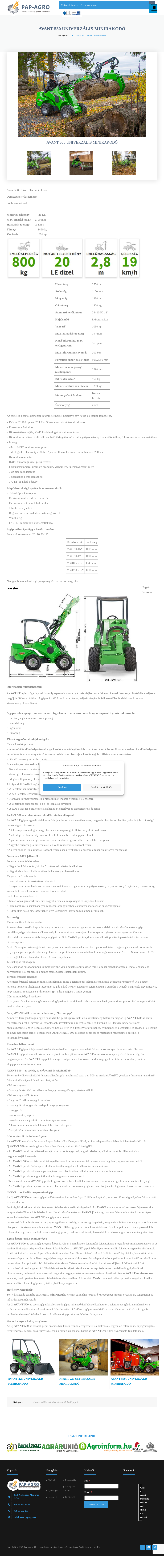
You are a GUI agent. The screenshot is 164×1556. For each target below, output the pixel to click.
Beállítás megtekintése (102, 787)
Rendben (62, 787)
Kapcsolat (52, 1497)
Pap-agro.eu (63, 35)
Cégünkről (70, 1497)
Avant (60, 1402)
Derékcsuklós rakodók (44, 1402)
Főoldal (51, 1480)
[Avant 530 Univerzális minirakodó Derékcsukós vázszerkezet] (39, 163)
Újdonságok (53, 1490)
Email (88, 1492)
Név (87, 1480)
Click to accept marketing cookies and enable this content (141, 1502)
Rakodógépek (71, 1402)
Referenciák (70, 1480)
